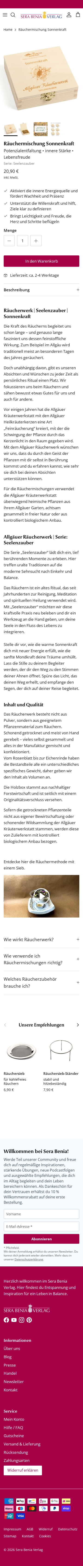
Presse (10, 1365)
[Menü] (5, 15)
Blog (8, 1356)
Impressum (12, 1529)
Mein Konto (14, 1419)
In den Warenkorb (41, 261)
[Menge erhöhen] (36, 240)
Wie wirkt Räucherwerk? (28, 939)
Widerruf (46, 1529)
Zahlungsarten (17, 1460)
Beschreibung (17, 289)
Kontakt (11, 1389)
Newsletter (14, 1381)
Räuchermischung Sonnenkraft (42, 29)
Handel (10, 1373)
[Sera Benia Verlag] (41, 15)
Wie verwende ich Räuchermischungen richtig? (33, 959)
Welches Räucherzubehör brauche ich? (30, 982)
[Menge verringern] (9, 240)
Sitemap (10, 1536)
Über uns (12, 1348)
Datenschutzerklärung (29, 1259)
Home (7, 29)
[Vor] (78, 1025)
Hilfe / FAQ (13, 1427)
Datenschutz (67, 1529)
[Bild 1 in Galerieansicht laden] (41, 78)
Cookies (45, 1536)
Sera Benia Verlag (29, 1549)
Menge (10, 230)
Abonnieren (41, 1239)
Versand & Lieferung (22, 1444)
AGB (30, 1529)
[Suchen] (15, 15)
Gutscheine (14, 1435)
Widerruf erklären (22, 1470)
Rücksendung (16, 1452)
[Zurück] (5, 1025)
